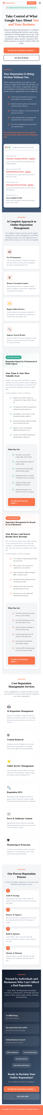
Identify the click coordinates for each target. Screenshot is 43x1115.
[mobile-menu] (39, 3)
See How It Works (21, 58)
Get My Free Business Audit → (19, 660)
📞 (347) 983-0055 (21, 1096)
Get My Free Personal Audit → (19, 502)
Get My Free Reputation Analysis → (21, 50)
